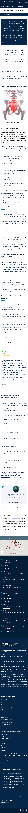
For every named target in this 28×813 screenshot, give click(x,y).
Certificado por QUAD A (5, 725)
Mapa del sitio (24, 793)
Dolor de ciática (21, 6)
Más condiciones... (4, 709)
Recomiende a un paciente (12, 796)
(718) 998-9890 (6, 569)
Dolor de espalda (13, 6)
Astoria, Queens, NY (8, 585)
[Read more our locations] (16, 2)
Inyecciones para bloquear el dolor (12, 419)
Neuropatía (9, 707)
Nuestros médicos (4, 717)
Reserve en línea (4, 734)
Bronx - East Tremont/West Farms (8, 740)
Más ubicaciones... (5, 743)
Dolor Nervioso (4, 707)
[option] (20, 796)
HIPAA (19, 793)
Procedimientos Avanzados (6, 720)
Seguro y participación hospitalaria (7, 719)
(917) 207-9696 (6, 622)
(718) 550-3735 (6, 634)
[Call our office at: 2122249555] (22, 2)
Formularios (3, 796)
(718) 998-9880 (6, 589)
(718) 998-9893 (6, 595)
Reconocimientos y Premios (6, 722)
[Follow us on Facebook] (23, 810)
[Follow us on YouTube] (26, 810)
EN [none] (20, 796)
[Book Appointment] (19, 2)
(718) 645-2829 (6, 575)
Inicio (2, 507)
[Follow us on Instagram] (20, 810)
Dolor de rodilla (4, 706)
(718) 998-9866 (6, 601)
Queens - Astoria (5, 741)
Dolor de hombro (4, 704)
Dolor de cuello (4, 702)
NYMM (9, 809)
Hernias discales (8, 182)
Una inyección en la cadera (10, 415)
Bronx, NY (5, 571)
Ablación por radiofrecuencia (11, 432)
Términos (15, 793)
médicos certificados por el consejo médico (15, 518)
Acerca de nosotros (5, 6)
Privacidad (9, 793)
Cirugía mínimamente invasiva (11, 435)
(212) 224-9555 (6, 562)
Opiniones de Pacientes (5, 724)
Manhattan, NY (7, 559)
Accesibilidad (3, 793)
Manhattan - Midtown (6, 736)
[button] (21, 796)
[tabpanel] (14, 368)
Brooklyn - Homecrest (6, 738)
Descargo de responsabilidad (14, 502)
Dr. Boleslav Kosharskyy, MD (15, 494)
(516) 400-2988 (6, 608)
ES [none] (22, 796)
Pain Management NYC (7, 403)
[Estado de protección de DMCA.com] (5, 803)
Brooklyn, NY (6, 565)
